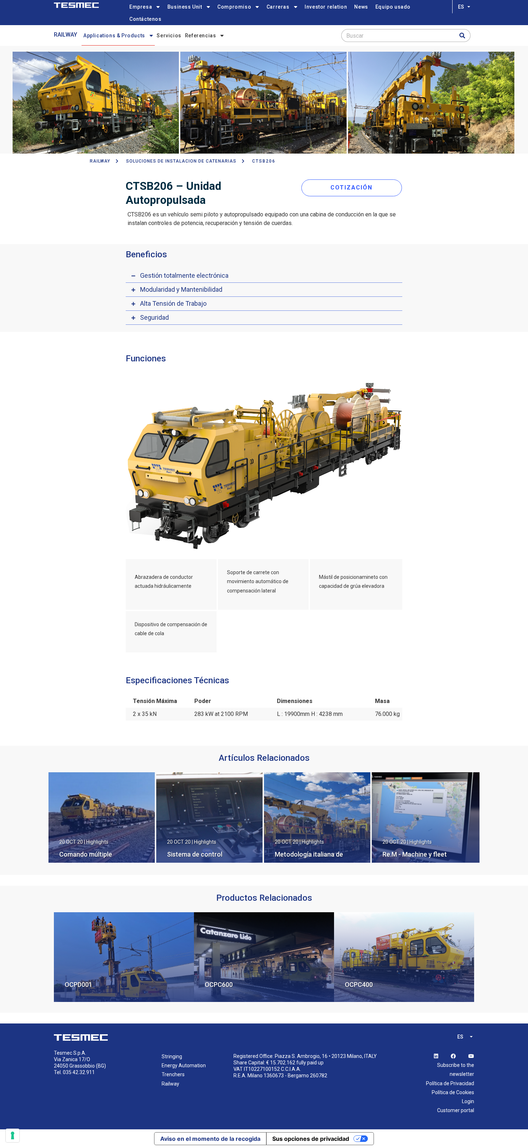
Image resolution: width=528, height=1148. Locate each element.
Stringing (172, 1056)
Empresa (140, 7)
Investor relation (326, 7)
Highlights (97, 842)
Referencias (200, 35)
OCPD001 (78, 984)
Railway (65, 34)
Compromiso (234, 7)
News (361, 7)
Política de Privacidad (450, 1083)
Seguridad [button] (154, 317)
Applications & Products (114, 35)
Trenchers (173, 1074)
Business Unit (184, 7)
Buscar (354, 35)
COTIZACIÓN (351, 187)
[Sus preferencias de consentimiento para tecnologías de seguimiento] (12, 1135)
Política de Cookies (453, 1092)
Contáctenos (145, 19)
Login (468, 1101)
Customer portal (455, 1110)
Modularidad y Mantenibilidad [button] (181, 289)
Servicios (169, 35)
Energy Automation (184, 1065)
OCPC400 (359, 984)
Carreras (278, 7)
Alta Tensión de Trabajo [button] (173, 303)
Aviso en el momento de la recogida (210, 1138)
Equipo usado (393, 7)
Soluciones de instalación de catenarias (181, 161)
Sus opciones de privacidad (310, 1138)
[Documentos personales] (76, 5)
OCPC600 (219, 984)
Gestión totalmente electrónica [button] (184, 275)
